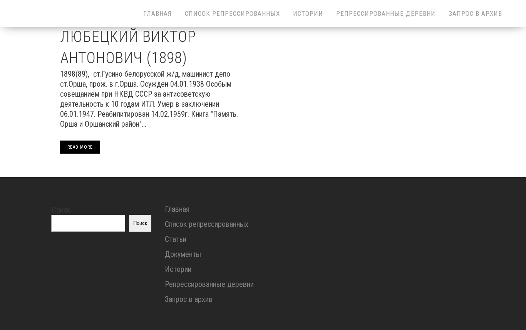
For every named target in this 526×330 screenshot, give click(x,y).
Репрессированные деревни (209, 284)
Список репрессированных (206, 224)
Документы (183, 254)
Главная (177, 209)
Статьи (175, 239)
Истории (178, 269)
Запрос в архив (189, 299)
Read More (80, 147)
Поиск (60, 209)
